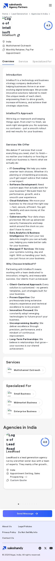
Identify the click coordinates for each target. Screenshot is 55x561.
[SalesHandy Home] (15, 6)
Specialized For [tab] (42, 61)
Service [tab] (23, 61)
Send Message (25, 513)
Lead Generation (19, 14)
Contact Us (8, 538)
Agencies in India (39, 14)
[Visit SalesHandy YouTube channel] (51, 548)
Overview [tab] (8, 61)
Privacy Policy (9, 532)
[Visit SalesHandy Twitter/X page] (45, 548)
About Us (7, 527)
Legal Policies (25, 527)
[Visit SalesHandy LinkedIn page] (39, 548)
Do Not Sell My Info (28, 532)
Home (5, 14)
